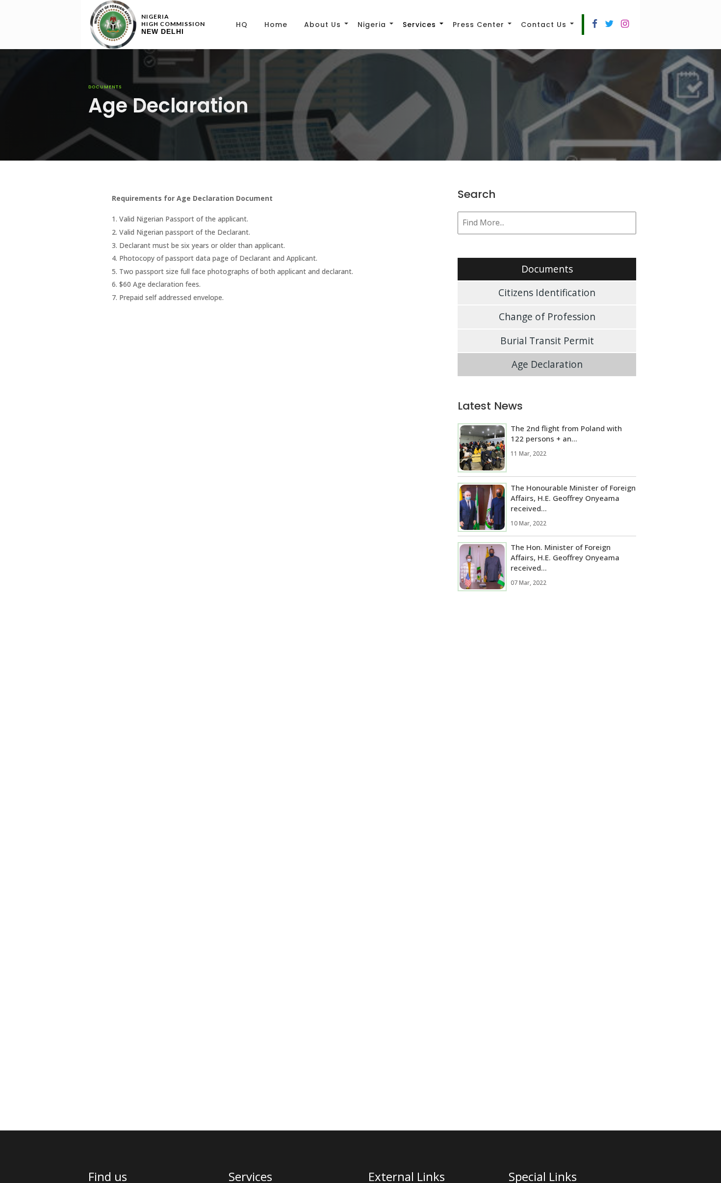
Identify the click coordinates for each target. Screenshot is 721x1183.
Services (419, 24)
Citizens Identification (546, 292)
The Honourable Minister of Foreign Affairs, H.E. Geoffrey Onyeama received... (573, 498)
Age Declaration (547, 364)
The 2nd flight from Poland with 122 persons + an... (566, 433)
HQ (242, 24)
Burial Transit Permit (547, 340)
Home (275, 24)
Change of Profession (547, 316)
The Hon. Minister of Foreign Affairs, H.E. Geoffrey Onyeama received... (565, 557)
